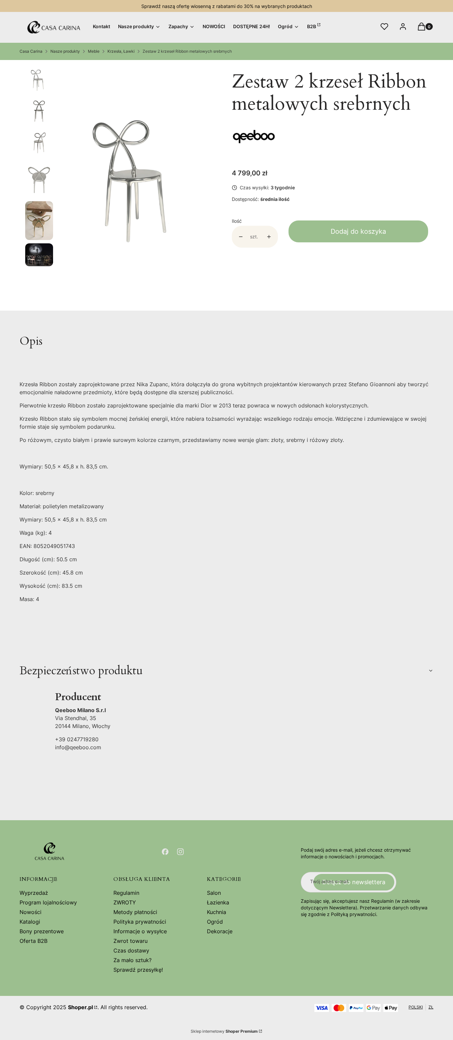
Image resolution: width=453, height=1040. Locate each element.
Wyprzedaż (34, 892)
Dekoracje (219, 931)
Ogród (215, 921)
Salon (214, 892)
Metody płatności (135, 912)
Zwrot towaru (130, 941)
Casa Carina (31, 51)
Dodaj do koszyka (358, 231)
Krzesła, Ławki (121, 51)
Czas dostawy (131, 950)
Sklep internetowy (224, 1031)
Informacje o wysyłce (140, 931)
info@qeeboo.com (78, 747)
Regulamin (126, 892)
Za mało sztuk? (132, 960)
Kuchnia (216, 912)
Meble (93, 51)
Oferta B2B (33, 941)
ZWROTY (124, 902)
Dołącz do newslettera (353, 882)
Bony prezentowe (42, 931)
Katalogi (30, 921)
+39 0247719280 (76, 739)
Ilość (237, 221)
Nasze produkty (65, 51)
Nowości (30, 912)
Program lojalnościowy (48, 902)
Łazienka (218, 902)
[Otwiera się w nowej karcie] (165, 852)
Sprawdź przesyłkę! (138, 969)
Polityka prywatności (139, 921)
